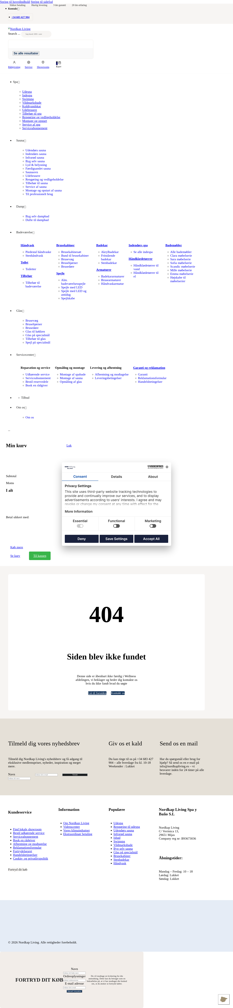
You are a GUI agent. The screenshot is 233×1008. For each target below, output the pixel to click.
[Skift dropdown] (18, 9)
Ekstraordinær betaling (77, 834)
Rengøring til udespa (126, 826)
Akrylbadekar (110, 252)
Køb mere (16, 547)
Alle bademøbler (181, 252)
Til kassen (39, 556)
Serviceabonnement (34, 128)
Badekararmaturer (112, 276)
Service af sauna (36, 187)
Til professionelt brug (39, 194)
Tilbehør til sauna (36, 183)
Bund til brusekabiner (75, 255)
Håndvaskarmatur (112, 283)
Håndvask (27, 245)
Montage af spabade (73, 374)
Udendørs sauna (35, 150)
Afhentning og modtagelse (112, 374)
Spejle (60, 273)
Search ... (14, 33)
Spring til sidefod (42, 2)
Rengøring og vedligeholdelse (41, 117)
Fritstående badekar (108, 257)
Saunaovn (31, 172)
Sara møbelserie (180, 259)
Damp (20, 206)
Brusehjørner (69, 263)
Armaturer (103, 269)
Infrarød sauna (34, 157)
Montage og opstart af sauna (43, 190)
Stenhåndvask (34, 255)
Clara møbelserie (181, 255)
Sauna (20, 140)
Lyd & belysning (36, 165)
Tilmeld (74, 775)
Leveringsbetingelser (108, 378)
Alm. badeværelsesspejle (73, 281)
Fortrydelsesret (22, 851)
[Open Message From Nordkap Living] (224, 999)
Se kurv (15, 556)
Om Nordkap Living (76, 823)
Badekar (102, 245)
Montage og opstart (34, 121)
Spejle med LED (71, 287)
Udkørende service (37, 374)
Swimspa (28, 99)
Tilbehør (26, 276)
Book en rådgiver (36, 385)
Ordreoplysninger (74, 976)
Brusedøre (67, 266)
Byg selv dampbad (37, 216)
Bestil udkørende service (29, 833)
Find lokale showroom (27, 829)
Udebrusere (29, 110)
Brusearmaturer (111, 280)
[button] (59, 63)
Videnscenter (71, 826)
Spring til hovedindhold (15, 2)
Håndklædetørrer (141, 259)
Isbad (116, 837)
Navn (11, 774)
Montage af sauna (71, 378)
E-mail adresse (74, 983)
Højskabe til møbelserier (178, 279)
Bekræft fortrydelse (74, 991)
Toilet (24, 262)
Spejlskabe (68, 298)
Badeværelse (24, 232)
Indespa (27, 95)
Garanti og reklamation (149, 367)
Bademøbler (173, 245)
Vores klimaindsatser (76, 830)
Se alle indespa (143, 252)
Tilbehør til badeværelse (33, 284)
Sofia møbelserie (181, 263)
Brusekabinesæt (71, 252)
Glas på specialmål (37, 335)
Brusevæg (67, 259)
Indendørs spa (138, 245)
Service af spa (31, 124)
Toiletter (30, 269)
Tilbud (25, 397)
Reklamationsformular (152, 378)
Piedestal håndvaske (38, 252)
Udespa (27, 91)
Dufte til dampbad (37, 220)
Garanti (143, 374)
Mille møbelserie (181, 270)
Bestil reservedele (36, 381)
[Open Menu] (9, 430)
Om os (20, 407)
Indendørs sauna (35, 154)
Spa (15, 82)
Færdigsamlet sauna (38, 168)
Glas (19, 310)
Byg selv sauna (35, 161)
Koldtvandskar (31, 106)
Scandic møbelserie (182, 266)
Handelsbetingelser (150, 381)
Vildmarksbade (31, 102)
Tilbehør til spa (32, 113)
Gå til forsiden (97, 693)
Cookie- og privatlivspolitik (30, 858)
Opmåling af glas (71, 381)
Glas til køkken (35, 331)
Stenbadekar (109, 263)
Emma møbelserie (181, 274)
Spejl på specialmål (37, 342)
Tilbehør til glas (35, 339)
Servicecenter (25, 354)
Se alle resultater (26, 53)
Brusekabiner (65, 245)
